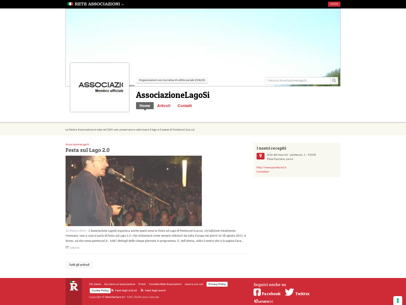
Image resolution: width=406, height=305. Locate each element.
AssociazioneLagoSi (77, 144)
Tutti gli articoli (79, 265)
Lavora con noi (194, 284)
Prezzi (142, 284)
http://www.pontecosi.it (271, 167)
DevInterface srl (115, 297)
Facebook (271, 293)
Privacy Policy (217, 284)
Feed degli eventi (155, 290)
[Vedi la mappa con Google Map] (261, 156)
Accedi (334, 4)
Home (145, 105)
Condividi (74, 248)
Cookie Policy (100, 290)
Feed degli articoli (125, 290)
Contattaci (263, 171)
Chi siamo (95, 284)
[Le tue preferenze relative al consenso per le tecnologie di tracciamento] (397, 300)
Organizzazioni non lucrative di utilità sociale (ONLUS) (172, 80)
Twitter (302, 293)
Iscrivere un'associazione (119, 284)
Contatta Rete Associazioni (165, 284)
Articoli (164, 105)
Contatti (185, 105)
